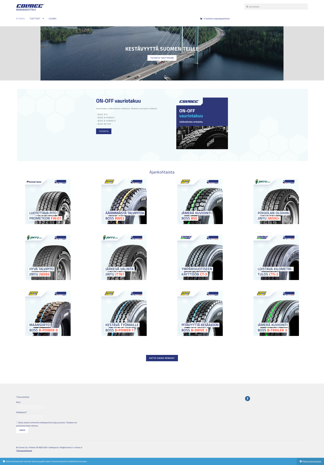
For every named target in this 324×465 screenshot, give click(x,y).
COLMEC (53, 18)
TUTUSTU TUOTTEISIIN (162, 57)
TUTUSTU (104, 131)
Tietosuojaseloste (24, 450)
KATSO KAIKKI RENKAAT (162, 358)
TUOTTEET (34, 18)
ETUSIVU (20, 18)
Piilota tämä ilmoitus (311, 461)
